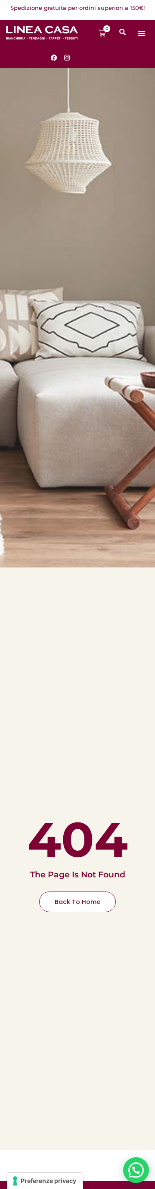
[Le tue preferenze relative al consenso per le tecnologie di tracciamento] (45, 1181)
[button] (142, 33)
